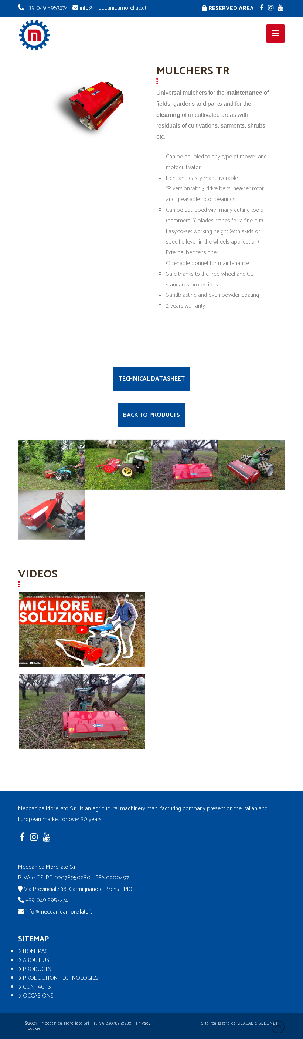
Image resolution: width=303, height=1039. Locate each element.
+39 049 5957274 (46, 8)
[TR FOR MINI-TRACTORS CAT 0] (51, 515)
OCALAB (245, 1023)
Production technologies (60, 978)
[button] (275, 33)
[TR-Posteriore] (185, 465)
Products (37, 969)
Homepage (37, 951)
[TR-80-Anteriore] (51, 465)
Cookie (34, 1028)
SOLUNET (268, 1023)
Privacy (143, 1023)
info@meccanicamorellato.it (112, 8)
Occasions (38, 996)
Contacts (37, 987)
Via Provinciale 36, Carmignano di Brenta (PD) (78, 889)
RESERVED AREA (230, 8)
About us (36, 960)
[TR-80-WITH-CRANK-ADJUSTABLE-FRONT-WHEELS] (118, 465)
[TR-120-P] (251, 465)
